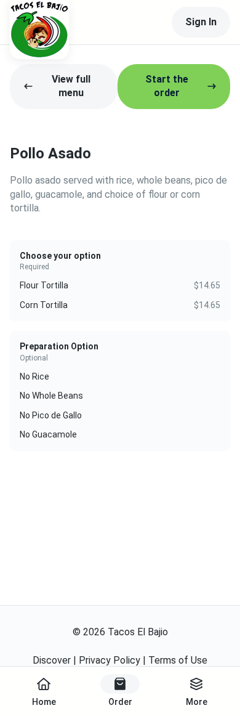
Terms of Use (177, 660)
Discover (52, 660)
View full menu (71, 86)
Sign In (201, 22)
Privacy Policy (109, 660)
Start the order (166, 86)
